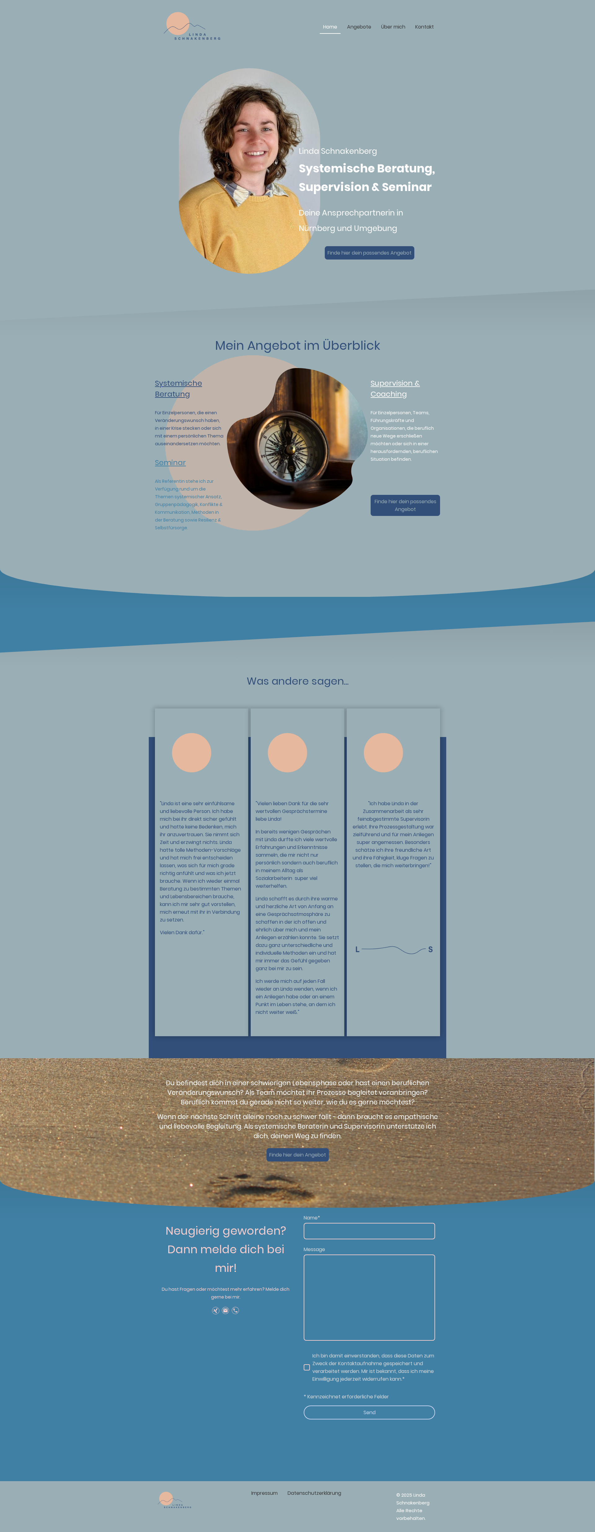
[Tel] (235, 1310)
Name (312, 1217)
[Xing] (215, 1310)
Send (370, 1412)
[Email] (225, 1310)
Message (314, 1249)
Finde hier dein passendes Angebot (370, 252)
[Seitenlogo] (194, 26)
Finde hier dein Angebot (297, 1154)
